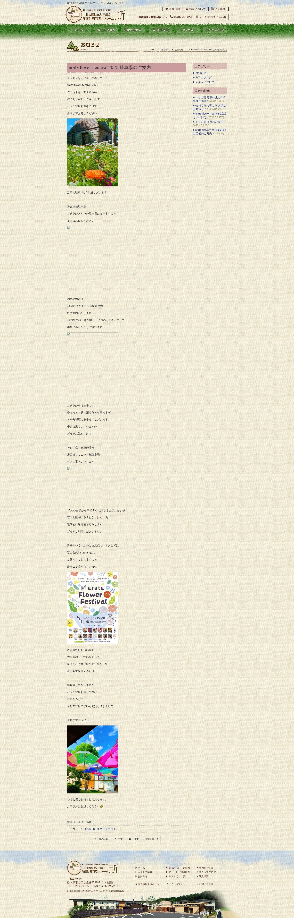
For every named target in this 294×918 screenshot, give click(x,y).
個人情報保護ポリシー (150, 884)
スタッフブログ (215, 30)
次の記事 (103, 839)
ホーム (79, 30)
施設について (197, 9)
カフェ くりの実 (177, 876)
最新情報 (174, 9)
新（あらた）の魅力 (106, 30)
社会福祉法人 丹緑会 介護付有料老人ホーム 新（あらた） (92, 868)
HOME (136, 839)
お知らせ (90, 829)
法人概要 (220, 9)
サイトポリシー (176, 884)
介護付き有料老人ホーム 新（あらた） (95, 14)
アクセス (188, 30)
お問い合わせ (206, 884)
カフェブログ (203, 77)
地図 (109, 882)
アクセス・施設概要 (179, 872)
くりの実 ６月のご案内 (209, 121)
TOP (120, 839)
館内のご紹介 (133, 30)
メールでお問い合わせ (212, 17)
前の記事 (149, 839)
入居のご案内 (161, 30)
